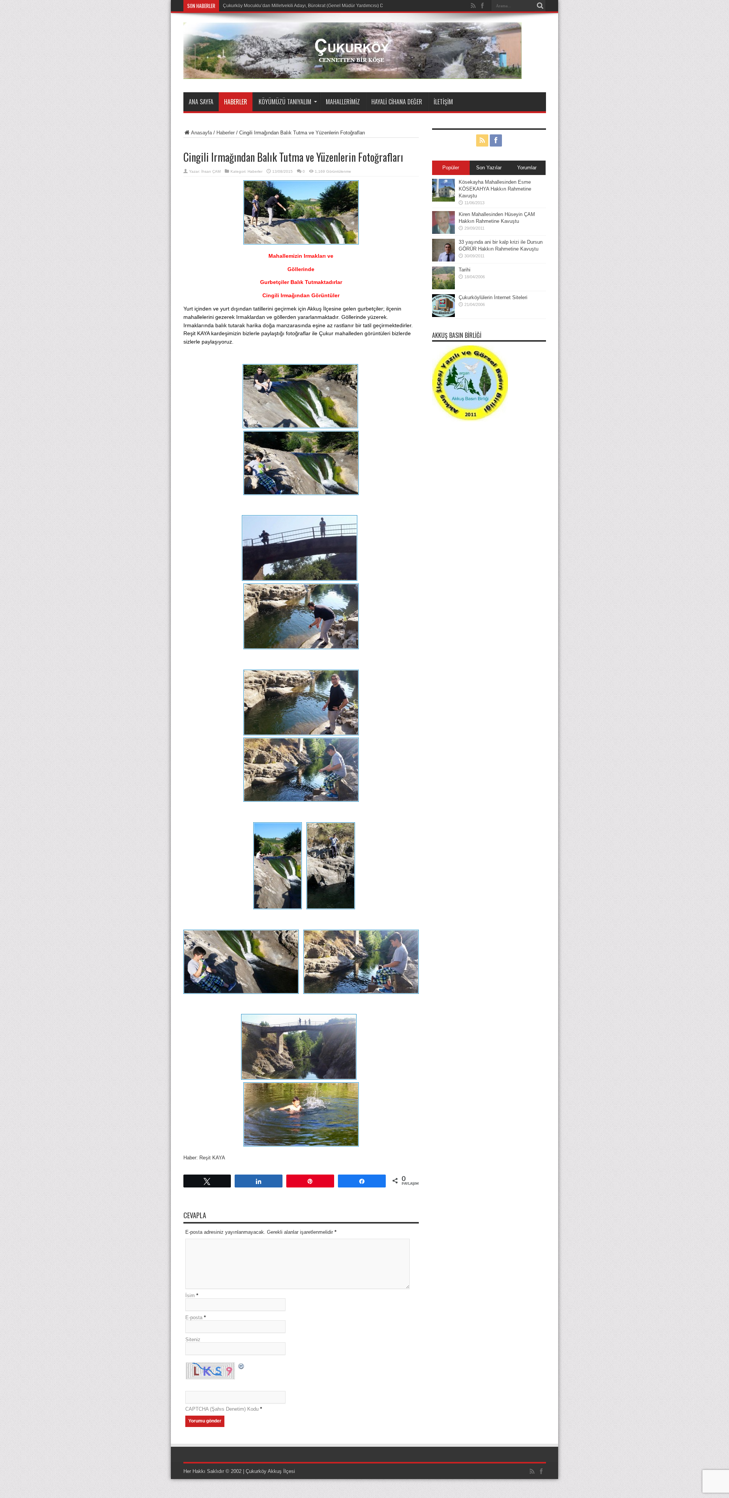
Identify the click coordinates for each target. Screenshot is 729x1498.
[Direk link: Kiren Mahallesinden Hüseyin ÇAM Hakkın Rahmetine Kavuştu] (443, 232)
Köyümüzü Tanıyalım (285, 101)
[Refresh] (241, 1367)
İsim (190, 1295)
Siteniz (192, 1339)
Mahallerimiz (343, 101)
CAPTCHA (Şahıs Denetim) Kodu (222, 1409)
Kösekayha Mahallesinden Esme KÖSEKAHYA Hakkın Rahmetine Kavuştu (495, 189)
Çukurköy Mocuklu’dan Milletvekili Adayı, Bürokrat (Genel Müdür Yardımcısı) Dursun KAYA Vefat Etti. (325, 5)
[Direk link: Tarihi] (443, 287)
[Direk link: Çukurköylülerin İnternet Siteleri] (443, 315)
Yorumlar (526, 167)
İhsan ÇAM (211, 171)
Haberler (235, 101)
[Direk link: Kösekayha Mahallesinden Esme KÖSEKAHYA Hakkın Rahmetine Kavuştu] (443, 200)
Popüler (450, 167)
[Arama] (540, 5)
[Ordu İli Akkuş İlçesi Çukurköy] (352, 73)
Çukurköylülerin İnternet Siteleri (493, 297)
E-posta (193, 1317)
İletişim (443, 101)
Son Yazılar (489, 167)
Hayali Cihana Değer (396, 101)
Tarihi (464, 270)
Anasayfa (201, 133)
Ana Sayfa (201, 101)
